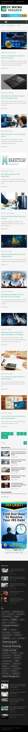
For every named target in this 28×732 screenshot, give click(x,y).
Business (11, 92)
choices (4, 622)
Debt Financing (16, 632)
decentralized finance (7, 634)
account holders (6, 611)
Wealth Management (11, 676)
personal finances (6, 668)
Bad (3, 614)
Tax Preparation (14, 670)
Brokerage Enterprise (7, 616)
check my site (5, 496)
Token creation (6, 673)
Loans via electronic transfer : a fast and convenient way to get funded (19, 453)
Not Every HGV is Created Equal (17, 714)
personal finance (14, 666)
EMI (14, 638)
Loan (17, 660)
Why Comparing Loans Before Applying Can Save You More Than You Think (18, 469)
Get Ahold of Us (20, 1)
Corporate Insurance (10, 625)
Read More (3, 68)
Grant (21, 652)
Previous (5, 433)
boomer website (20, 614)
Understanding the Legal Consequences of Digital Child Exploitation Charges (18, 485)
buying (14, 619)
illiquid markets (17, 655)
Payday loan (5, 666)
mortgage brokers (16, 663)
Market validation (6, 663)
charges (21, 619)
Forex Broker (5, 652)
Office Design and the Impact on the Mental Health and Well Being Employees (18, 708)
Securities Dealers (16, 668)
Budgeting (17, 616)
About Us (4, 3)
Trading (10, 251)
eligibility (6, 638)
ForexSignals (14, 652)
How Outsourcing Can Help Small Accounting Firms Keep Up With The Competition (18, 686)
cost (5, 629)
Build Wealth (5, 619)
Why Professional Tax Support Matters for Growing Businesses (18, 461)
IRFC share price (17, 657)
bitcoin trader (10, 614)
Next (4, 437)
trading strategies (15, 673)
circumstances (12, 622)
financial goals (10, 641)
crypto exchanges (6, 632)
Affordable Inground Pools (18, 611)
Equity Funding (21, 638)
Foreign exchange (9, 650)
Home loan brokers (6, 655)
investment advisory (6, 657)
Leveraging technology (7, 660)
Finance (14, 52)
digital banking (18, 634)
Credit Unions (13, 629)
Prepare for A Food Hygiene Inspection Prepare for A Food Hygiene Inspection (17, 700)
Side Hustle (5, 670)
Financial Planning (12, 646)
